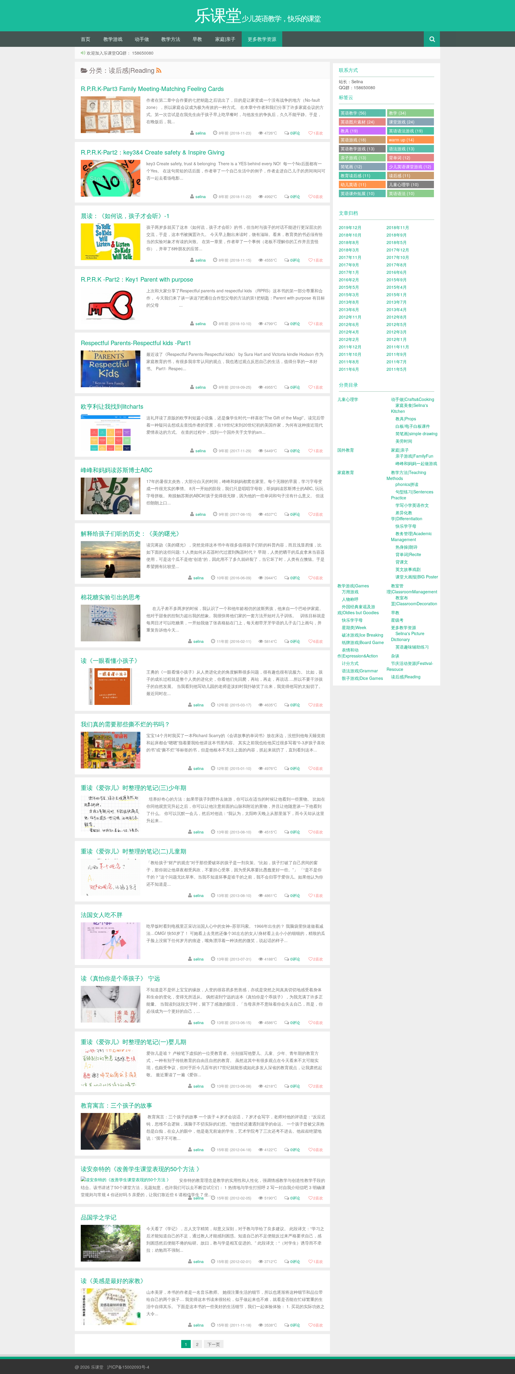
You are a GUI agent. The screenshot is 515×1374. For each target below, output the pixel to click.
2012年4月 (349, 332)
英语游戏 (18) (353, 140)
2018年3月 (349, 250)
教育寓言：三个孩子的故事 (116, 1105)
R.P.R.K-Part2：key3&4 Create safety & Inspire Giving (152, 152)
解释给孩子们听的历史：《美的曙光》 (131, 533)
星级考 (397, 620)
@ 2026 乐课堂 (90, 1367)
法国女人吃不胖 (101, 914)
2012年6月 (349, 324)
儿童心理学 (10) (404, 184)
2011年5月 (397, 369)
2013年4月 (397, 309)
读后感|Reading (406, 677)
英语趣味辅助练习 (412, 647)
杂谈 (395, 656)
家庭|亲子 (225, 38)
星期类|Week (354, 627)
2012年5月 (397, 324)
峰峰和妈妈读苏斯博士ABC (116, 469)
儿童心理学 (347, 399)
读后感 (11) (399, 175)
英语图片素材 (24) (358, 122)
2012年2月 (349, 339)
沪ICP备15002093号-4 (128, 1367)
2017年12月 (398, 250)
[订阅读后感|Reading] (158, 70)
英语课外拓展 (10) (358, 193)
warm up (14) (401, 140)
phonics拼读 (406, 484)
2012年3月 (397, 332)
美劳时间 (403, 441)
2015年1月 (397, 294)
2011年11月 (398, 347)
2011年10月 (350, 354)
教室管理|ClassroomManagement (412, 589)
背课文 (401, 562)
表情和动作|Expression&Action (357, 653)
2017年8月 (397, 265)
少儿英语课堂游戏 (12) (410, 166)
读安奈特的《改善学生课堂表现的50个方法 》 (141, 1168)
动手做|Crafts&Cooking (412, 399)
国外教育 (345, 450)
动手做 (142, 38)
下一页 (213, 1344)
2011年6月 (349, 369)
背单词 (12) (399, 157)
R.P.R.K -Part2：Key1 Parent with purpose (137, 279)
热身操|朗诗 (406, 547)
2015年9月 (397, 279)
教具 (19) (349, 131)
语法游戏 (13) (402, 149)
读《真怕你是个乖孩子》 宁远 (120, 978)
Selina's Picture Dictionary (407, 636)
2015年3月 (349, 294)
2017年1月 (349, 272)
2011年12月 (350, 347)
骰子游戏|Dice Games (362, 678)
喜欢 (318, 133)
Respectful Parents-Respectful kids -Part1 (136, 342)
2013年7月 (397, 302)
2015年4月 (397, 287)
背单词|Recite (408, 554)
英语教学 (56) (353, 113)
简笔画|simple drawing (416, 433)
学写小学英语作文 (412, 505)
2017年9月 (349, 265)
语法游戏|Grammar (360, 671)
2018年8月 (349, 242)
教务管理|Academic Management (411, 536)
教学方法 (170, 38)
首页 (85, 38)
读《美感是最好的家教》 (113, 1280)
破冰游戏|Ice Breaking (362, 635)
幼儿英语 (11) (353, 184)
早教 (197, 38)
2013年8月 (349, 302)
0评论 (295, 133)
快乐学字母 (405, 526)
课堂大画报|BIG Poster (416, 577)
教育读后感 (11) (355, 175)
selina (201, 133)
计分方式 (350, 663)
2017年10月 (398, 257)
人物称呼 (350, 599)
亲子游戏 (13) (353, 157)
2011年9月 (397, 354)
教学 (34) (397, 113)
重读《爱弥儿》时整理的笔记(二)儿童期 (133, 851)
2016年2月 (349, 279)
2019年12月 (350, 227)
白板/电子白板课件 (412, 426)
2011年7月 (397, 362)
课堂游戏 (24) (402, 122)
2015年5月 (349, 287)
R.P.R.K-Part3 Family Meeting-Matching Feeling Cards (152, 88)
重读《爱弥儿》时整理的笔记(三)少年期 (133, 787)
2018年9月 (397, 235)
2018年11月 (398, 227)
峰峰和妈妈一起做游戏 (416, 463)
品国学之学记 (99, 1217)
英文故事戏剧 (408, 569)
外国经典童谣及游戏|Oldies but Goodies (358, 609)
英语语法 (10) (402, 193)
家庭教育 (345, 472)
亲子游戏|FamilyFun (414, 456)
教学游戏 (112, 38)
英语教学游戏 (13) (358, 149)
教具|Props (405, 419)
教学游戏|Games (353, 586)
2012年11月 (350, 317)
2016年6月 (397, 272)
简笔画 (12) (351, 166)
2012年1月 (397, 339)
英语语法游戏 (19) (406, 131)
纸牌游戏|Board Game (363, 642)
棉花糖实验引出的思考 (110, 596)
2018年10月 (350, 235)
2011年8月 (349, 362)
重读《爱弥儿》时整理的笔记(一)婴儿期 (133, 1041)
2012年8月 (397, 317)
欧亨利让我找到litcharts (112, 406)
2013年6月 (349, 309)
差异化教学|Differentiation (406, 515)
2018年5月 (397, 242)
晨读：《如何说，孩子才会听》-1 (125, 215)
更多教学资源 (262, 38)
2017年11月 (350, 257)
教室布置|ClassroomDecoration (414, 600)
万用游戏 (350, 592)
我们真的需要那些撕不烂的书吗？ (125, 724)
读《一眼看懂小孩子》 (110, 660)
